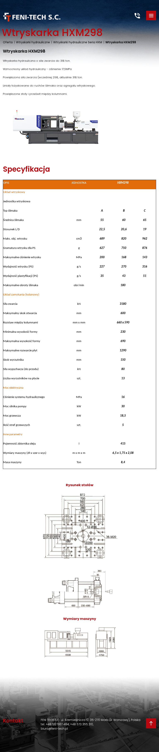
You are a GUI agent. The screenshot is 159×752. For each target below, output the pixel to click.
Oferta (8, 42)
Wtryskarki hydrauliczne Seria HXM (77, 42)
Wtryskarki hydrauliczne (33, 42)
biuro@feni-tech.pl (54, 729)
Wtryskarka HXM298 (120, 42)
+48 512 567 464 (57, 724)
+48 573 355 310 (81, 724)
